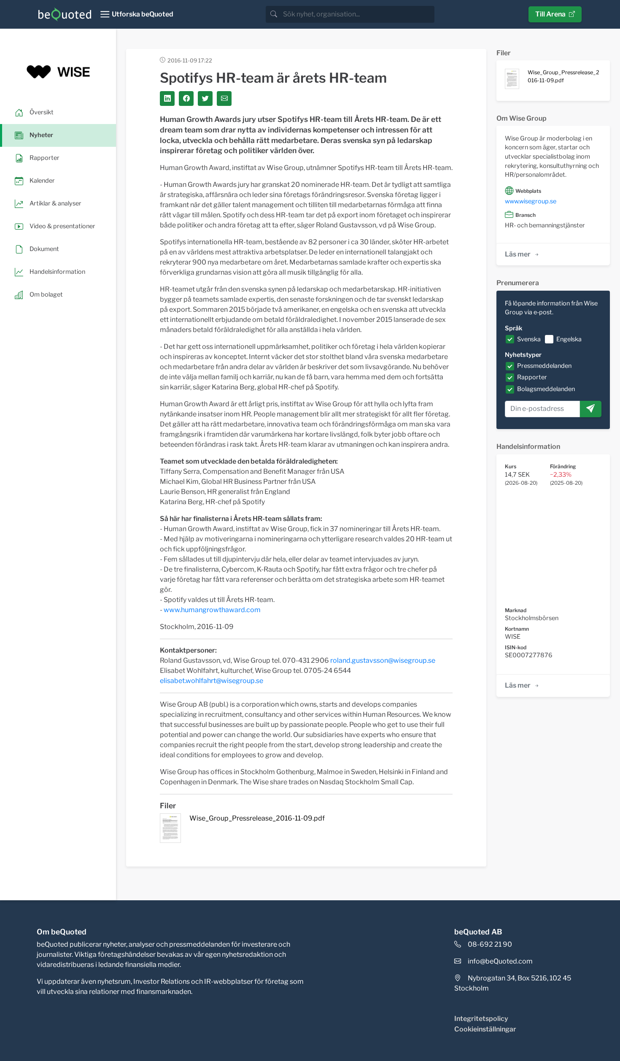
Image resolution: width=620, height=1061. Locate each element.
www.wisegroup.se (530, 201)
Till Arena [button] (550, 14)
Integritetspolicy (481, 1019)
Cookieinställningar (485, 1029)
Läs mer (518, 254)
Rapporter (532, 377)
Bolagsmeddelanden (546, 389)
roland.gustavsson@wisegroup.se (382, 660)
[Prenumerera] (590, 409)
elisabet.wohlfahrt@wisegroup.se (211, 681)
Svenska (529, 339)
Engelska (569, 339)
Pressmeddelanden (544, 366)
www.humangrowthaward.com (212, 610)
